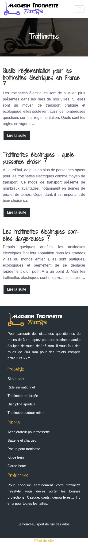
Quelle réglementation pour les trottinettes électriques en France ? (41, 77)
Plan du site (44, 541)
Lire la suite (16, 135)
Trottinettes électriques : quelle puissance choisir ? (38, 158)
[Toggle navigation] (79, 9)
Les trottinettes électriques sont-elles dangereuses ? (41, 235)
